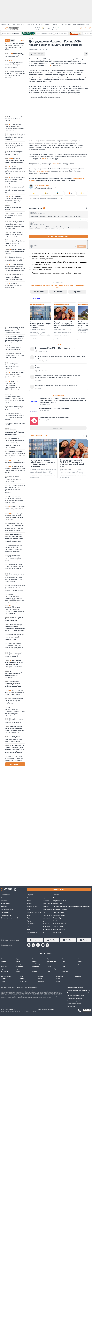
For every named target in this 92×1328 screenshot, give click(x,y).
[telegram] (33, 945)
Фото (44, 932)
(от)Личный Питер (18, 24)
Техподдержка (5, 903)
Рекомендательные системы (74, 998)
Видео (29, 909)
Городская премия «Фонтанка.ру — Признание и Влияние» (71, 906)
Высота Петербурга (59, 929)
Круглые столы (58, 926)
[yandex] (47, 945)
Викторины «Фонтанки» (34, 912)
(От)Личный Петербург (60, 909)
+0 (80, 219)
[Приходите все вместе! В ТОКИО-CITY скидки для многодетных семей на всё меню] (64, 313)
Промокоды (58, 395)
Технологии (46, 918)
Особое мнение (47, 903)
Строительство (47, 915)
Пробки (46, 28)
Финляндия (46, 926)
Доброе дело (31, 924)
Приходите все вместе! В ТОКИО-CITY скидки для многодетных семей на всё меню (64, 324)
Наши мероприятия (7, 909)
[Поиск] (81, 28)
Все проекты (57, 932)
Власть (29, 915)
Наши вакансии (6, 915)
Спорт (44, 912)
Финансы (46, 924)
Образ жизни (47, 898)
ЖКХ (28, 929)
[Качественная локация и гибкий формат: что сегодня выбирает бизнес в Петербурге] (40, 313)
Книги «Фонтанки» (59, 915)
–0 (85, 232)
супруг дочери (42, 171)
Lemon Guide (72, 24)
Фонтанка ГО (30, 24)
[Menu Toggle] (2, 28)
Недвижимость (32, 932)
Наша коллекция (58, 912)
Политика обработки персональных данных (78, 990)
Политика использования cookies (75, 995)
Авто (28, 898)
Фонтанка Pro (57, 898)
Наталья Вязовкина (41, 185)
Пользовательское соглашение (75, 987)
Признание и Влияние (59, 24)
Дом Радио (56, 921)
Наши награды (71, 1006)
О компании (5, 912)
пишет (49, 65)
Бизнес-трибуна (32, 906)
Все (7, 40)
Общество (46, 901)
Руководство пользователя (74, 1003)
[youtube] (43, 945)
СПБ (12, 40)
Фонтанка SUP (6, 24)
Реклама (4, 906)
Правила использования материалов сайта (78, 993)
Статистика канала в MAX (9, 918)
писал (44, 159)
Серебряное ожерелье (42, 24)
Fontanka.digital (58, 918)
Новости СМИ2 (34, 299)
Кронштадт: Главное (59, 924)
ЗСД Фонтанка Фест (83, 24)
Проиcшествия (47, 909)
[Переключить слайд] (87, 313)
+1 (80, 232)
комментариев (38, 54)
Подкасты (46, 906)
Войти (35, 247)
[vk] (38, 945)
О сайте (3, 898)
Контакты (4, 901)
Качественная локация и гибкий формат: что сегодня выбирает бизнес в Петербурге (40, 324)
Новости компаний (38, 436)
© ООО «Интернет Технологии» (46, 1009)
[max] (29, 945)
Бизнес (29, 903)
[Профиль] (90, 28)
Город (29, 921)
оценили (55, 164)
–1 (85, 219)
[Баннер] (28, 33)
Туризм (45, 921)
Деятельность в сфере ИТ (73, 1001)
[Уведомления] (85, 28)
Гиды (28, 918)
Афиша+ (29, 901)
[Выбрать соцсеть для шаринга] (86, 54)
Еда (28, 926)
